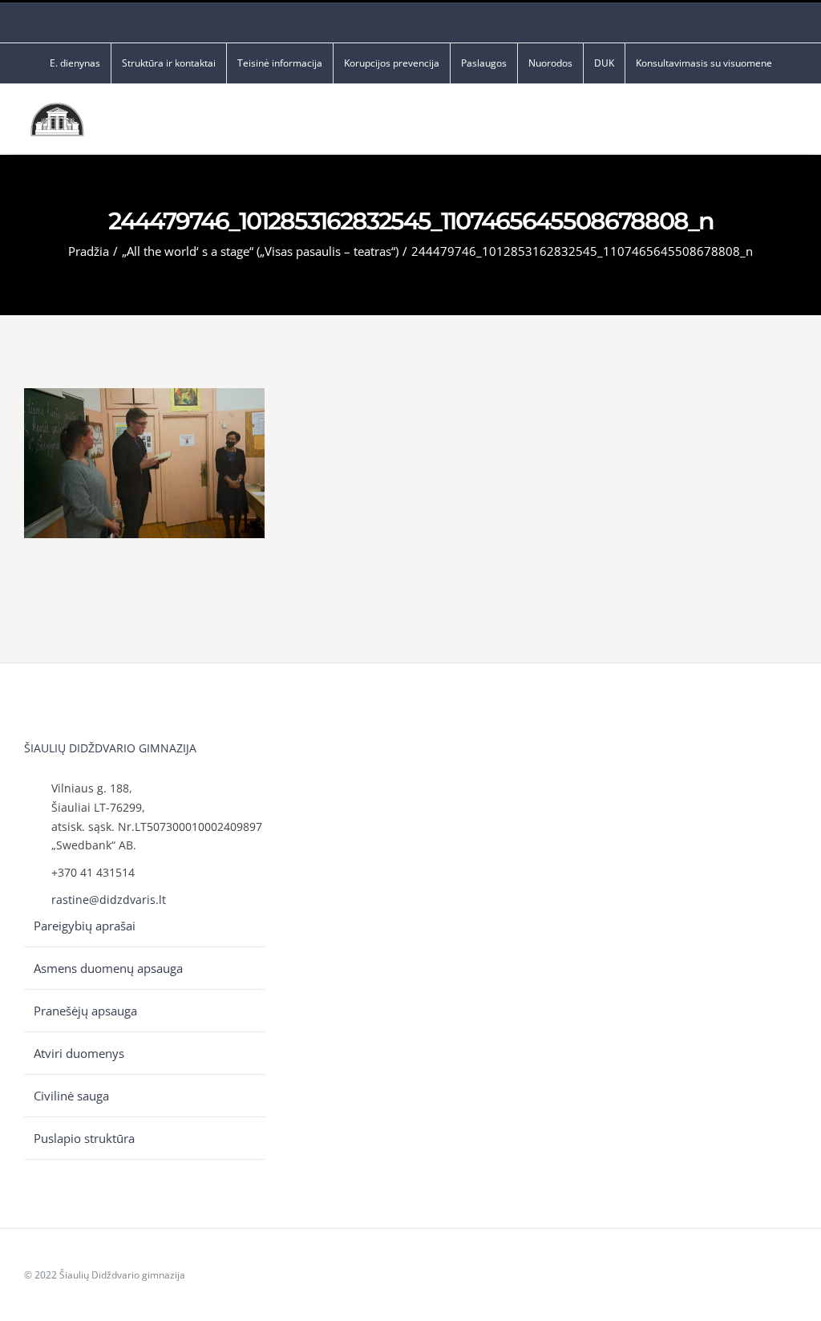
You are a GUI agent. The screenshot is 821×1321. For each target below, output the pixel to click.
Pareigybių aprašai (84, 926)
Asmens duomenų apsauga (108, 968)
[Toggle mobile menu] (790, 123)
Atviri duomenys (79, 1053)
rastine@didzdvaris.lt (108, 899)
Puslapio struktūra (84, 1138)
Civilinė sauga (71, 1096)
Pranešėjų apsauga (85, 1011)
